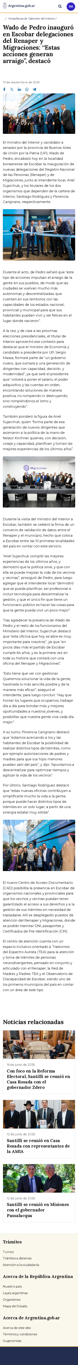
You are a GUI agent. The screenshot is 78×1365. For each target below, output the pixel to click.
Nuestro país (12, 1286)
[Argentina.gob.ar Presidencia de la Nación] (19, 6)
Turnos (8, 1252)
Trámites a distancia (17, 1258)
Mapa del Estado (15, 1306)
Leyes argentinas (15, 1293)
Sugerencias (12, 1341)
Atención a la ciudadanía (21, 1265)
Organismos (11, 1299)
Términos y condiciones (20, 1334)
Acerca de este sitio (17, 1328)
